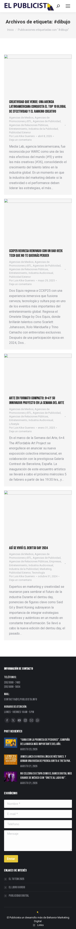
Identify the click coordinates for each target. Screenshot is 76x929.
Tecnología (38, 572)
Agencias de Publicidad (47, 121)
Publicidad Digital (19, 896)
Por (22, 136)
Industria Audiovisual (41, 272)
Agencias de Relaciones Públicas (28, 125)
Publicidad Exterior (20, 132)
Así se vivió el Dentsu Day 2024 (28, 548)
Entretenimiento (18, 128)
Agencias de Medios (21, 117)
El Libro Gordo (17, 887)
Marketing (45, 568)
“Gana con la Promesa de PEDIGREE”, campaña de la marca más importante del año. (45, 742)
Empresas (55, 561)
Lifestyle (14, 424)
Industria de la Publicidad (43, 128)
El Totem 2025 (16, 879)
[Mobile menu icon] (68, 6)
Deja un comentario (20, 139)
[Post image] (10, 743)
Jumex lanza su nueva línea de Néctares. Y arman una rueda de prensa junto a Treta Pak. (45, 759)
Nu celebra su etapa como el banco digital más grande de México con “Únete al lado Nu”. (46, 776)
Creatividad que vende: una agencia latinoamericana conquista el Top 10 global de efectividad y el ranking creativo (37, 107)
